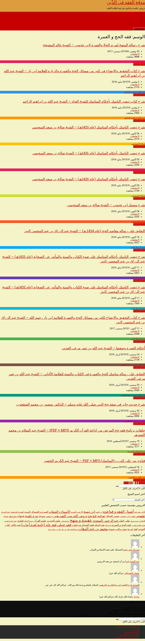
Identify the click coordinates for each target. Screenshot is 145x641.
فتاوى (20, 520)
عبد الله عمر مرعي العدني (133, 364)
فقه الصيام (88, 525)
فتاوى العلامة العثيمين (138, 525)
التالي (126, 482)
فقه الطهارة (76, 525)
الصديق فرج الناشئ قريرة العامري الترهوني (119, 585)
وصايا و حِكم (52, 529)
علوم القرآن (40, 520)
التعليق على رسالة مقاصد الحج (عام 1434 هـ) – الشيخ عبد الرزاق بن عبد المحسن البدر (84, 231)
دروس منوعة (46, 516)
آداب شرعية (139, 512)
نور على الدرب (61, 529)
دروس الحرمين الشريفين (70, 516)
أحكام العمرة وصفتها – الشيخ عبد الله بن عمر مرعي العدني (103, 348)
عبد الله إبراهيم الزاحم (134, 92)
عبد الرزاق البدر (137, 247)
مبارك (136, 596)
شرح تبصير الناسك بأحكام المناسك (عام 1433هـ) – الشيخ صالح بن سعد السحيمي (88, 127)
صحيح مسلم (134, 521)
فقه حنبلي (64, 525)
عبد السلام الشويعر (136, 451)
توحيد (101, 516)
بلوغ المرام (5, 512)
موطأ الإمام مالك (72, 529)
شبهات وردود (16, 516)
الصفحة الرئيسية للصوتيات (127, 13)
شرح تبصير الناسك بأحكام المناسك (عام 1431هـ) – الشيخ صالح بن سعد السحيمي (88, 153)
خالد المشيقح (139, 61)
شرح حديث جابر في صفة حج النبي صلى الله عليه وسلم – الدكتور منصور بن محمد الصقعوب (80, 404)
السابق (142, 482)
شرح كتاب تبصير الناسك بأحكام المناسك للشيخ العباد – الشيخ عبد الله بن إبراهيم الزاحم (84, 101)
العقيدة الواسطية (17, 512)
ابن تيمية (89, 512)
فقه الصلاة (99, 525)
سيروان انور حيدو (131, 549)
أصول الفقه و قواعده (118, 512)
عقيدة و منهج (81, 520)
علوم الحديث (53, 520)
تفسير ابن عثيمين (127, 516)
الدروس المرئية (132, 18)
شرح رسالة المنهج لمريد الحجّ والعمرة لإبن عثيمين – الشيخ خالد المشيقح (94, 45)
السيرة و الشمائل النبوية (36, 512)
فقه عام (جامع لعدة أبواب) (38, 525)
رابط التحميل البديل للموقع (127, 24)
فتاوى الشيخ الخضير (10, 521)
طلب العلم (124, 520)
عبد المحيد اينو (132, 561)
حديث (92, 516)
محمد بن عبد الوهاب (93, 529)
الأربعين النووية (77, 512)
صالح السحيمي (138, 144)
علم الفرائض (65, 521)
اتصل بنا (135, 15)
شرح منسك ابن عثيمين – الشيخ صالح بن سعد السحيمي (106, 205)
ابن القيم (99, 512)
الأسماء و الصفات (59, 511)
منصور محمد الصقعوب (134, 421)
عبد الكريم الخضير (136, 477)
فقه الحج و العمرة (121, 525)
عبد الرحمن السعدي (105, 520)
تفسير (140, 516)
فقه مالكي (15, 525)
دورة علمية (31, 516)
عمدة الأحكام (28, 521)
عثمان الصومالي (131, 573)
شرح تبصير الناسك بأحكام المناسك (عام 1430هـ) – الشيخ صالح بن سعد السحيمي (88, 179)
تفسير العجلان (112, 516)
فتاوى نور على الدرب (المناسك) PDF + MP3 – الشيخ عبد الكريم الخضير (94, 460)
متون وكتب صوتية (117, 529)
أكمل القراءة (139, 64)
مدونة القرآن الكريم (130, 21)
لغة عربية (132, 529)
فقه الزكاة (108, 525)
